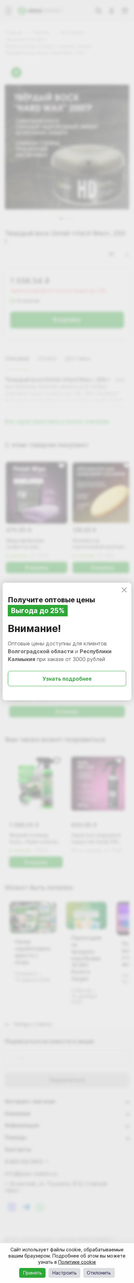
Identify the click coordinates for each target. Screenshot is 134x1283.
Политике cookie (77, 1262)
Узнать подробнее (67, 678)
